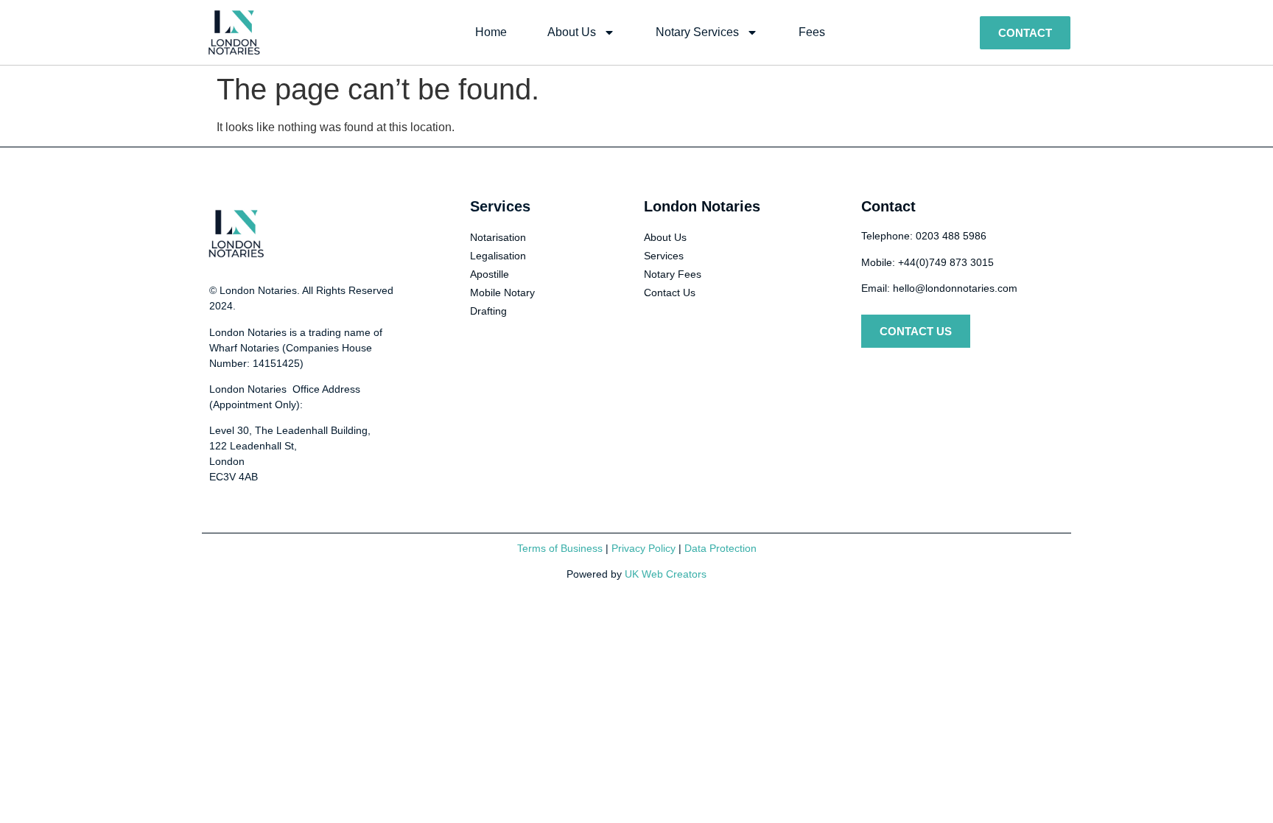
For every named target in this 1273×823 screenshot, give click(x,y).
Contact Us (669, 292)
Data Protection (720, 548)
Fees (812, 32)
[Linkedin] (927, 374)
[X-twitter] (873, 374)
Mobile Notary (502, 292)
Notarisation (498, 237)
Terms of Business (560, 548)
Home (491, 32)
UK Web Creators (665, 574)
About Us (571, 32)
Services (664, 256)
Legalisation (498, 256)
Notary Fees (672, 274)
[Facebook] (900, 374)
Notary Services (697, 32)
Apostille (489, 274)
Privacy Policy (643, 548)
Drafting (488, 311)
